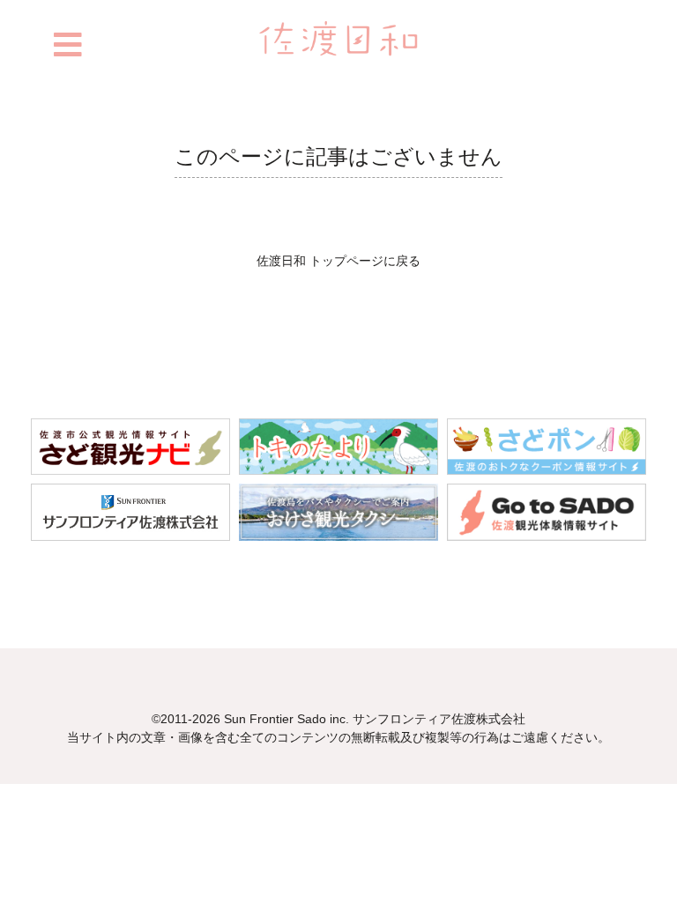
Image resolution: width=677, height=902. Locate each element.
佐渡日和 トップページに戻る (338, 261)
